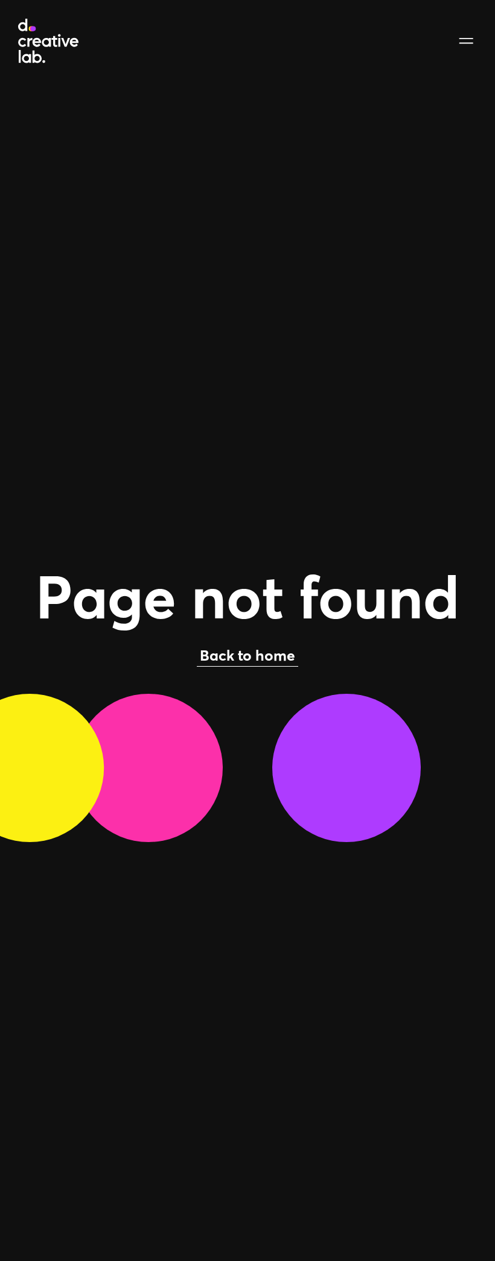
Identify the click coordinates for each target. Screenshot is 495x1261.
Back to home (247, 655)
